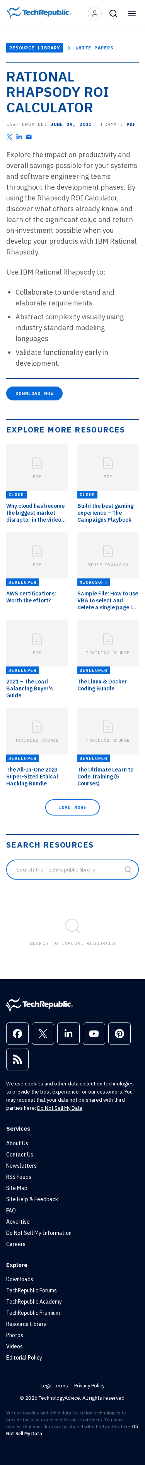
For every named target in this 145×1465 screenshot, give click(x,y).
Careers (16, 1244)
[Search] (113, 13)
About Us (17, 1143)
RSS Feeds (18, 1176)
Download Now (34, 393)
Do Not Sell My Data (59, 1108)
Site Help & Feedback (32, 1199)
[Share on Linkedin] (19, 137)
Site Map (16, 1188)
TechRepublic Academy (34, 1301)
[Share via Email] (29, 137)
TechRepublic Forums (31, 1290)
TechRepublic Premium (33, 1312)
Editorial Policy (24, 1357)
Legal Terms (54, 1385)
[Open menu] (132, 13)
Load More (72, 807)
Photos (14, 1335)
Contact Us (19, 1154)
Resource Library (34, 48)
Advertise (18, 1221)
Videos (14, 1346)
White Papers (94, 48)
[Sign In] (95, 13)
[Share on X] (9, 137)
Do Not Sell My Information (39, 1232)
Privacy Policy (89, 1385)
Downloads (19, 1279)
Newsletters (21, 1165)
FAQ (11, 1210)
